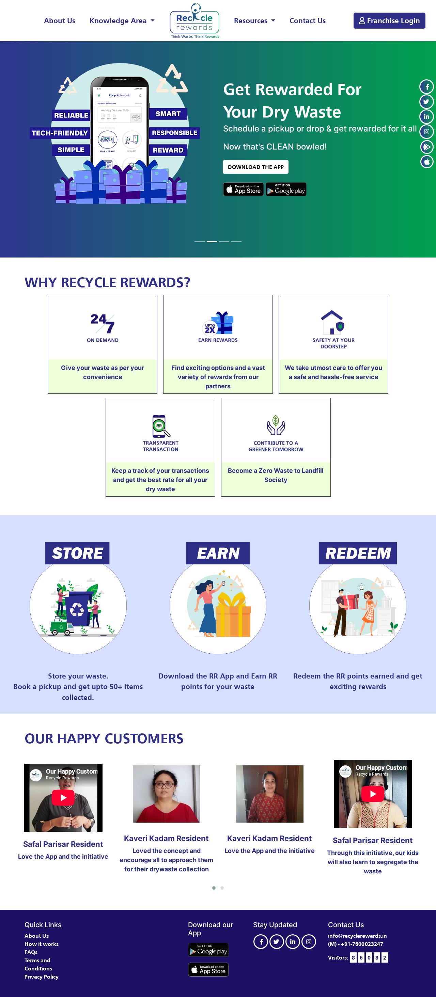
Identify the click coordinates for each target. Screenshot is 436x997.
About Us (59, 20)
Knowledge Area (119, 20)
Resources (251, 20)
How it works (42, 943)
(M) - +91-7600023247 (355, 943)
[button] (214, 888)
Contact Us (308, 20)
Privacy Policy (42, 976)
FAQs (31, 952)
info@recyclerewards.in (357, 935)
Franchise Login (392, 20)
